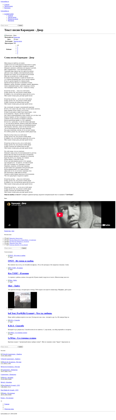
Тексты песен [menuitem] (12, 17)
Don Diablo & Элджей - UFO (9, 390)
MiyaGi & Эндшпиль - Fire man (10, 366)
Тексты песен (8, 6)
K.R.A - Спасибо (16, 326)
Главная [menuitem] (10, 15)
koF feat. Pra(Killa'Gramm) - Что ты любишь (30, 313)
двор (12, 231)
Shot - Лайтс (14, 286)
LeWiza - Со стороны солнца (22, 338)
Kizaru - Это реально (7, 398)
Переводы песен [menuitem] (13, 19)
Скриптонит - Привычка (8, 374)
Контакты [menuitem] (11, 20)
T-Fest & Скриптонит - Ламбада (10, 359)
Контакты (7, 8)
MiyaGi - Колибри (6, 382)
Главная (6, 4)
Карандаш (17, 37)
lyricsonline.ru (5, 1)
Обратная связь (9, 409)
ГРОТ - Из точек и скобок (21, 261)
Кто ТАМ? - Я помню (18, 273)
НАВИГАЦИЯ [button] (9, 14)
